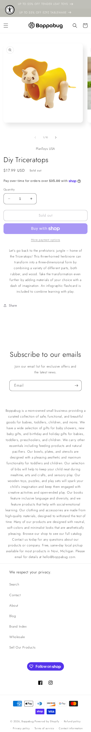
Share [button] (13, 305)
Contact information (71, 728)
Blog (12, 616)
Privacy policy (21, 728)
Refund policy (72, 721)
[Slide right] (56, 137)
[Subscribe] (76, 385)
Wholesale (17, 637)
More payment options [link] (45, 240)
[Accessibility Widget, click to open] (9, 9)
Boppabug (28, 721)
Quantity (9, 189)
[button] (6, 25)
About (13, 605)
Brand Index (18, 626)
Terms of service (44, 728)
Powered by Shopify (47, 721)
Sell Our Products (22, 647)
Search (14, 584)
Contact (15, 595)
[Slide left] (35, 137)
